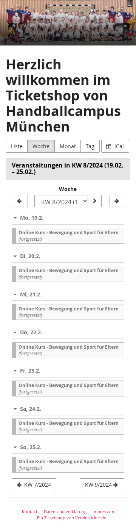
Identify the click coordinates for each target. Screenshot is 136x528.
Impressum (103, 511)
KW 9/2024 (99, 484)
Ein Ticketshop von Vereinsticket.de (71, 517)
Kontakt (29, 511)
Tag (90, 146)
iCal (118, 146)
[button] (68, 217)
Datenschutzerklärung (65, 511)
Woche (40, 146)
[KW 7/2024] (20, 201)
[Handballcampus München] (68, 22)
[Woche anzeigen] (94, 201)
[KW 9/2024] (117, 201)
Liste (17, 146)
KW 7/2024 (37, 484)
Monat (68, 146)
